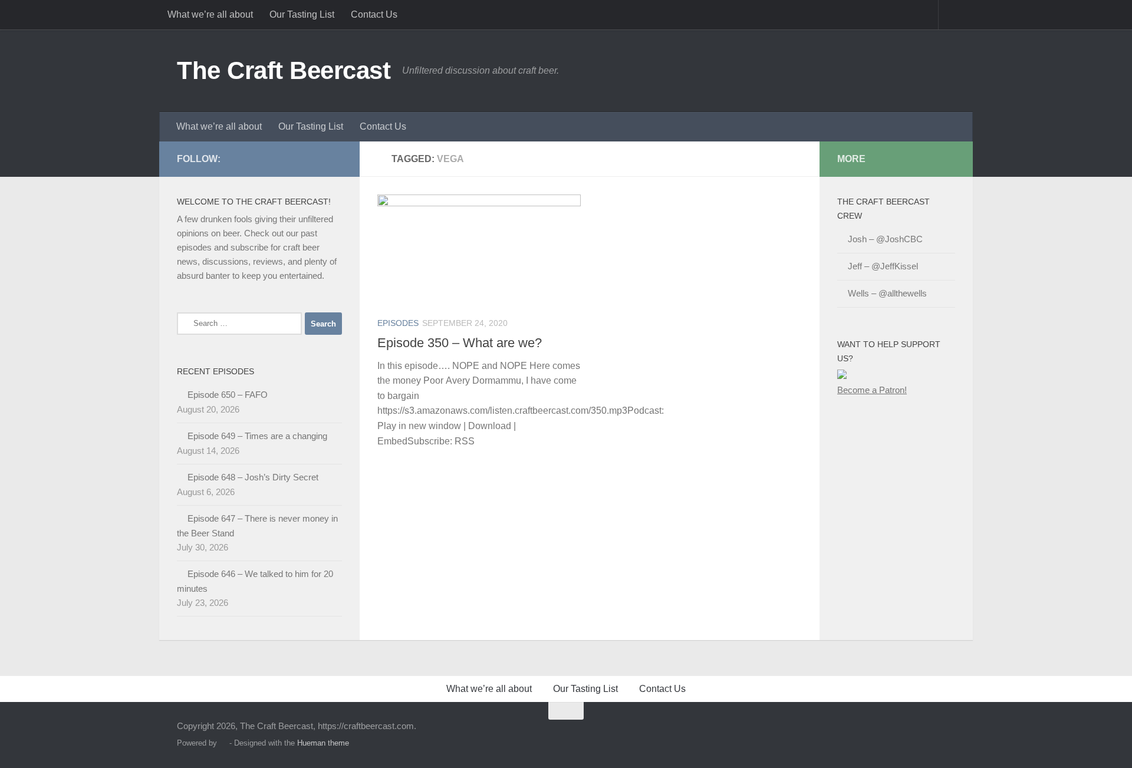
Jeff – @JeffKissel (883, 266)
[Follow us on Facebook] (259, 158)
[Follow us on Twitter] (240, 158)
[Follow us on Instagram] (335, 158)
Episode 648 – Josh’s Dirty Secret (252, 477)
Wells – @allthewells (887, 293)
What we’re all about (210, 14)
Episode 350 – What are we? (459, 342)
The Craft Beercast (283, 70)
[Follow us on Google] (316, 158)
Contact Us (374, 14)
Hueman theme (323, 743)
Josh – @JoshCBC (885, 239)
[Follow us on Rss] (278, 158)
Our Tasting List (301, 14)
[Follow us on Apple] (297, 158)
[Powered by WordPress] (223, 743)
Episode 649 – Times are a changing (257, 436)
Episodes (398, 323)
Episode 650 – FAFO (227, 395)
